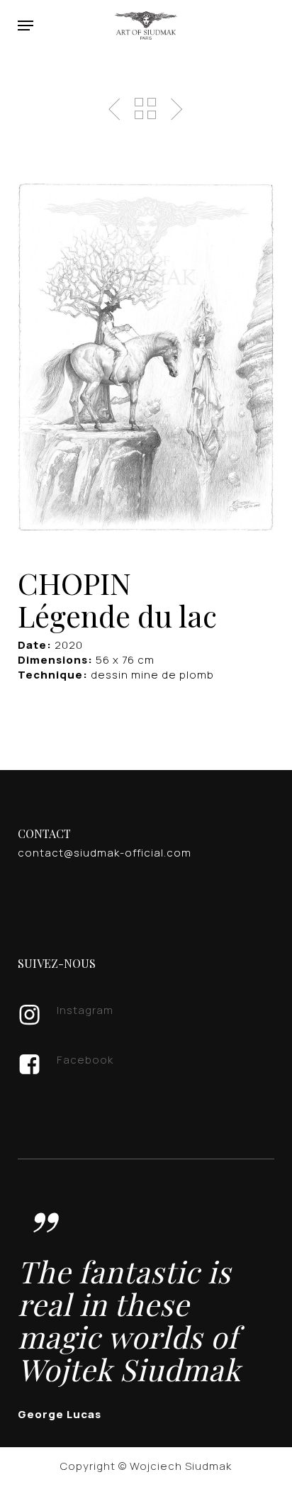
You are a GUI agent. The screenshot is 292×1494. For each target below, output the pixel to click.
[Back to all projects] (146, 108)
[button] (25, 25)
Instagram (85, 1010)
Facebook (85, 1059)
